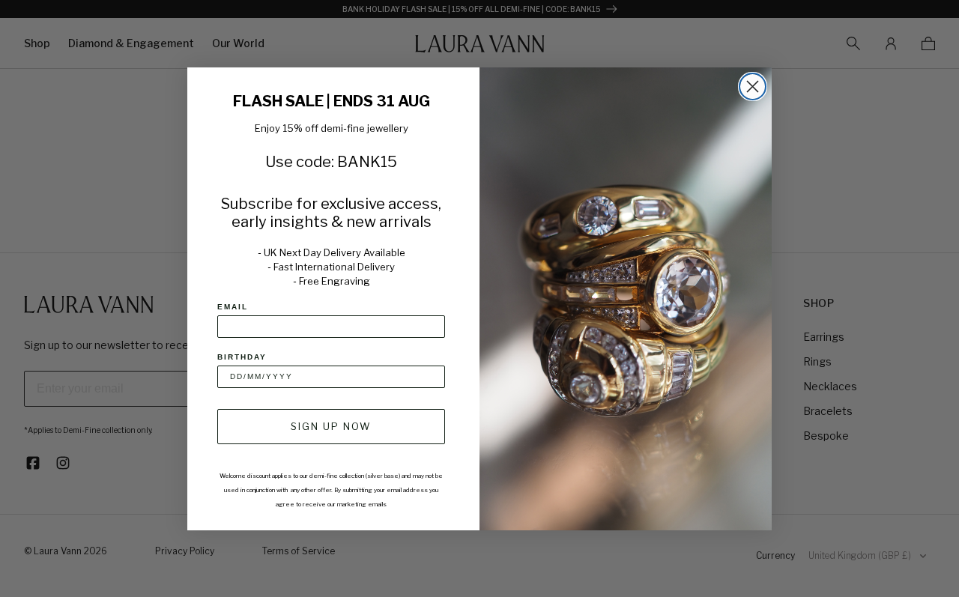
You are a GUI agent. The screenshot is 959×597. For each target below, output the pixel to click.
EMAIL (232, 307)
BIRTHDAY (242, 357)
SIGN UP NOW (331, 426)
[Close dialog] (752, 86)
